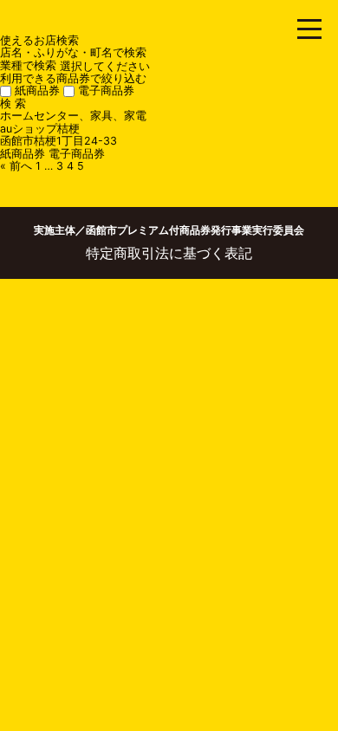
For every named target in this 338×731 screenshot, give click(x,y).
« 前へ (16, 165)
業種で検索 (28, 65)
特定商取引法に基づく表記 (169, 253)
